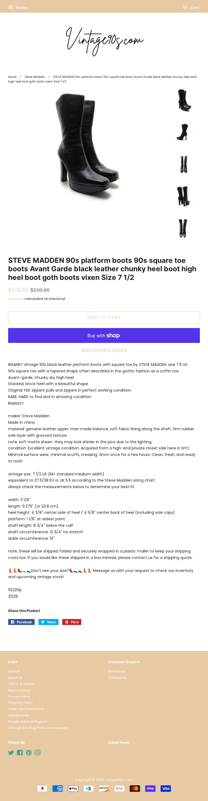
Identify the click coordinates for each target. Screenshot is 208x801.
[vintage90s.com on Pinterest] (29, 754)
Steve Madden (35, 77)
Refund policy (19, 690)
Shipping (16, 298)
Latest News (118, 742)
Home (12, 77)
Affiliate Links (18, 715)
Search (14, 671)
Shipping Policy (20, 703)
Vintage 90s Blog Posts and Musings (38, 728)
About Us (15, 678)
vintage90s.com (118, 780)
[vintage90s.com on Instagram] (37, 754)
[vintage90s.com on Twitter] (11, 754)
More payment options (104, 350)
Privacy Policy (19, 696)
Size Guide (116, 671)
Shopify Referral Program (28, 722)
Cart (195, 7)
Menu (21, 7)
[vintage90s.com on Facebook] (20, 754)
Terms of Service (21, 684)
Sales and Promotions (26, 709)
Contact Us (117, 678)
